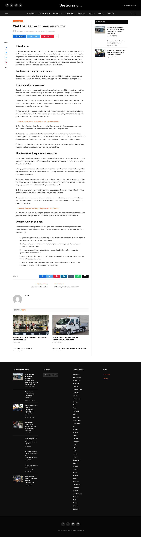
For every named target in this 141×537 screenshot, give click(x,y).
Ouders (75, 463)
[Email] (6, 67)
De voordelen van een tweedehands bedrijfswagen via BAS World (65, 339)
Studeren (76, 481)
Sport (74, 478)
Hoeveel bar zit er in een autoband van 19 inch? (69, 348)
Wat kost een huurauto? (39, 287)
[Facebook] (6, 48)
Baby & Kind (76, 380)
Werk (74, 500)
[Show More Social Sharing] (57, 36)
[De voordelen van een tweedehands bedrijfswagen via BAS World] (70, 325)
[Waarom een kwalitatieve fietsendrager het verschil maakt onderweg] (18, 424)
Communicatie (77, 389)
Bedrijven (57, 13)
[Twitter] (6, 52)
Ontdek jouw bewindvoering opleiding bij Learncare (116, 42)
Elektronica (76, 399)
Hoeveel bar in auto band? (22, 348)
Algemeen (31, 13)
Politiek (75, 469)
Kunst (75, 435)
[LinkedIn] (6, 57)
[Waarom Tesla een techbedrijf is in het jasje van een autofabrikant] (31, 325)
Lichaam (75, 438)
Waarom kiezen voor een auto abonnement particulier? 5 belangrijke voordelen (116, 52)
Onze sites (76, 509)
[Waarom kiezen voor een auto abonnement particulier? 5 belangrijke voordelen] (100, 53)
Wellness (75, 497)
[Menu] (6, 13)
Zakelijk (110, 13)
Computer (69, 13)
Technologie (76, 484)
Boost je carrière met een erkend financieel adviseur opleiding (31, 441)
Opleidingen (76, 460)
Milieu (75, 448)
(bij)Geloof (76, 417)
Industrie (75, 429)
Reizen (92, 13)
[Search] (135, 13)
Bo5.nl (67, 530)
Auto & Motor (44, 13)
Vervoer (75, 490)
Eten (74, 405)
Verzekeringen (77, 494)
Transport (76, 487)
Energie (75, 402)
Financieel (81, 13)
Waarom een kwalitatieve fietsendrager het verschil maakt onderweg (30, 426)
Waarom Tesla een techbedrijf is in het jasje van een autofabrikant (30, 339)
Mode (74, 451)
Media (75, 445)
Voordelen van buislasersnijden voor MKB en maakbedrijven (31, 479)
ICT (74, 426)
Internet (75, 432)
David (20, 31)
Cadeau (75, 386)
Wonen (101, 13)
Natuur (75, 457)
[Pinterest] (6, 62)
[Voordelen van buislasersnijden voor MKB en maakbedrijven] (18, 478)
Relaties (75, 475)
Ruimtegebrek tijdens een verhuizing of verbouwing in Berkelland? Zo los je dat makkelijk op (115, 30)
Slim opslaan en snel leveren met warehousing (31, 467)
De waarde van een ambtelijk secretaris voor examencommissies (31, 454)
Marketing (76, 441)
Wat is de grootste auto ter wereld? (66, 287)
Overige (75, 466)
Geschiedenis (77, 420)
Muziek (75, 454)
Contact (105, 378)
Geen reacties (41, 31)
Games (75, 414)
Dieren (75, 396)
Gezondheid (76, 423)
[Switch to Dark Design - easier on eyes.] (131, 13)
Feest (74, 408)
